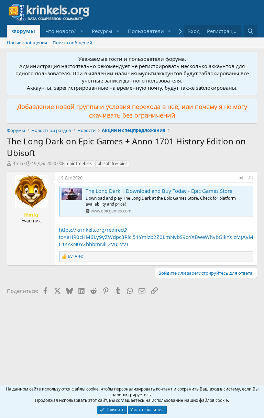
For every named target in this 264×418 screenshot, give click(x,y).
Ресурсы (102, 31)
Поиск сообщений (72, 43)
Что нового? (60, 31)
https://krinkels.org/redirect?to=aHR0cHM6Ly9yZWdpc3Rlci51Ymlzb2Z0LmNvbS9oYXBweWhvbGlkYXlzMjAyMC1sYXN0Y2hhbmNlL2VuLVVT (156, 237)
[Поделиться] (241, 178)
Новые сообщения (27, 43)
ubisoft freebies (113, 163)
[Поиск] (250, 31)
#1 (250, 178)
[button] (82, 31)
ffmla (17, 163)
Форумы (23, 31)
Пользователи (146, 31)
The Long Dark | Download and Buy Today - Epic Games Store (159, 190)
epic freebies (79, 163)
